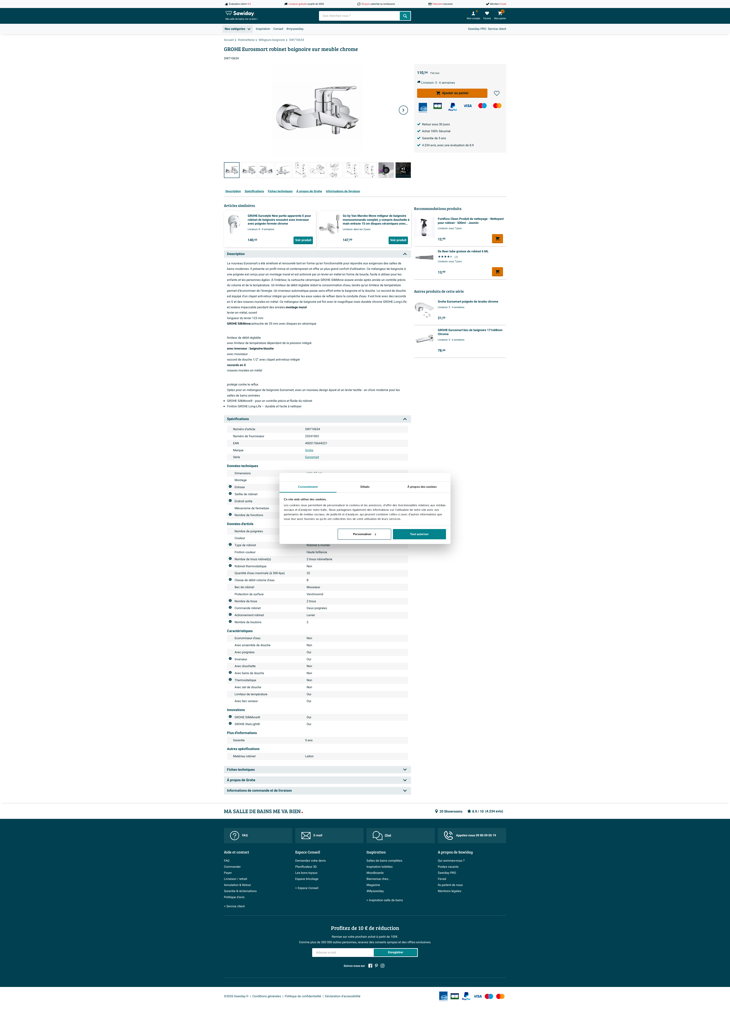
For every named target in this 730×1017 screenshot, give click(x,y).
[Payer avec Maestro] (482, 105)
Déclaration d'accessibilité (342, 996)
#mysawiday (295, 29)
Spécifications (254, 191)
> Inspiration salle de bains (385, 900)
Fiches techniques (280, 191)
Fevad (442, 879)
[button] (496, 93)
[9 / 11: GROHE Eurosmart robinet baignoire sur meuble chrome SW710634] (369, 170)
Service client (497, 29)
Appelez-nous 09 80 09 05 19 (476, 835)
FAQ (245, 835)
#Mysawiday (375, 891)
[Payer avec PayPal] (452, 107)
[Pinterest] (376, 965)
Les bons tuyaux (306, 873)
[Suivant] (403, 110)
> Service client (234, 906)
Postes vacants (448, 866)
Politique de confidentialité (303, 996)
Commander (232, 866)
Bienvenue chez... (378, 879)
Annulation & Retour (237, 885)
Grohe (309, 450)
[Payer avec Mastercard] (497, 105)
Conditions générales (266, 996)
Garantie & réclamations (240, 891)
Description (233, 191)
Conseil (278, 29)
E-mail (317, 835)
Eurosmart (312, 457)
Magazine (373, 885)
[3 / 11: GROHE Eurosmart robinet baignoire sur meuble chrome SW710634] (266, 170)
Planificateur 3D (306, 866)
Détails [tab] (365, 486)
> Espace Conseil (306, 888)
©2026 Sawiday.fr (236, 996)
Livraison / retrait (235, 879)
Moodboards (375, 873)
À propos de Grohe (309, 191)
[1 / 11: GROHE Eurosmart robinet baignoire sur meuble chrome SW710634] (232, 170)
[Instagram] (382, 965)
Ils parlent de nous (450, 885)
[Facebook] (370, 965)
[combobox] (360, 16)
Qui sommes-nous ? (451, 860)
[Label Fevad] (423, 108)
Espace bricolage (306, 879)
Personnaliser (362, 534)
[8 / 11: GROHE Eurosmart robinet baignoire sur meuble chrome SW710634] (351, 170)
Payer (228, 873)
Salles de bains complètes (384, 860)
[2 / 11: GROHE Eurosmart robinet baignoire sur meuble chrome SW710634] (249, 170)
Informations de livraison (343, 191)
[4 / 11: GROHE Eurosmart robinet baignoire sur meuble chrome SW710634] (283, 170)
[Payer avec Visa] (467, 105)
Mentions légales (449, 891)
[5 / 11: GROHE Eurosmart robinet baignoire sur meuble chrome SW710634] (300, 170)
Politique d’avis (234, 897)
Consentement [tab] (308, 486)
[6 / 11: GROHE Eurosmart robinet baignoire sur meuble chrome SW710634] (317, 170)
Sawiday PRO (477, 29)
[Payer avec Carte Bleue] (437, 106)
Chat (388, 835)
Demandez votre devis (310, 860)
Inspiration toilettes (380, 866)
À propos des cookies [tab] (422, 486)
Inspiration (263, 29)
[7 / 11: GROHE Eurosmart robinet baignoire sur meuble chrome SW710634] (334, 170)
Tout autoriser (419, 534)
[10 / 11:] (386, 170)
